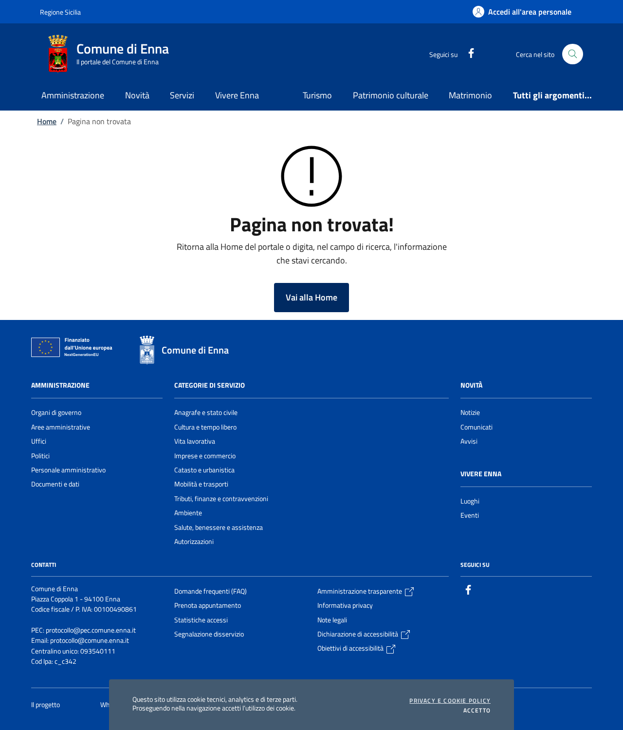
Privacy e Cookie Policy (450, 701)
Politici (40, 455)
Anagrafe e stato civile (206, 412)
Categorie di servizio (209, 385)
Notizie (470, 412)
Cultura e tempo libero (205, 427)
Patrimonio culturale (390, 95)
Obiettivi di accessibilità (351, 648)
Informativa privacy (345, 605)
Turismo (317, 95)
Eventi (469, 515)
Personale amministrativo (68, 470)
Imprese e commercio (205, 455)
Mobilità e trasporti (201, 484)
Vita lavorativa (194, 441)
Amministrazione (60, 385)
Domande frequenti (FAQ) (210, 591)
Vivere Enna (480, 473)
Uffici (38, 441)
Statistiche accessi (201, 620)
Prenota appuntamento (207, 605)
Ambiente (188, 512)
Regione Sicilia (60, 12)
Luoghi (469, 501)
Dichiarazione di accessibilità (358, 634)
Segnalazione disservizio (209, 634)
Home (46, 121)
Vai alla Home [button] (311, 297)
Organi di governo (56, 412)
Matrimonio (470, 95)
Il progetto (46, 704)
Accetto (477, 710)
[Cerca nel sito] (572, 54)
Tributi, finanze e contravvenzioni (221, 498)
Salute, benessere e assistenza (218, 527)
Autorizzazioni (194, 541)
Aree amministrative (60, 427)
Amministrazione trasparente (360, 591)
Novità (471, 385)
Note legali (332, 620)
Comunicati (476, 427)
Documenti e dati (55, 484)
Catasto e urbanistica (204, 470)
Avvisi (468, 441)
